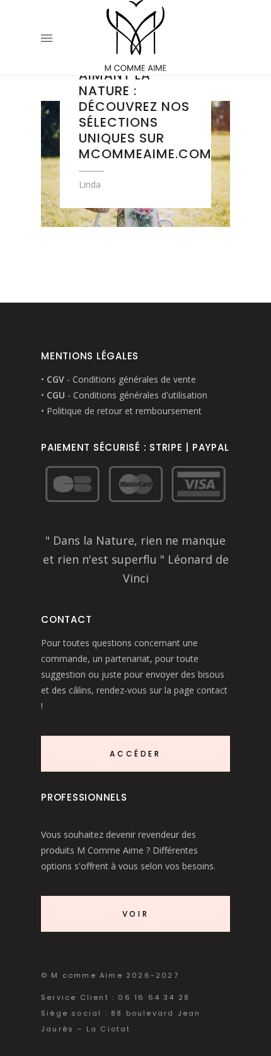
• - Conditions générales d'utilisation (124, 395)
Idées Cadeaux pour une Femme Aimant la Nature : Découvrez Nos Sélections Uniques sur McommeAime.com (145, 99)
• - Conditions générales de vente (118, 379)
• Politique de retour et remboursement (121, 411)
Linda (90, 184)
